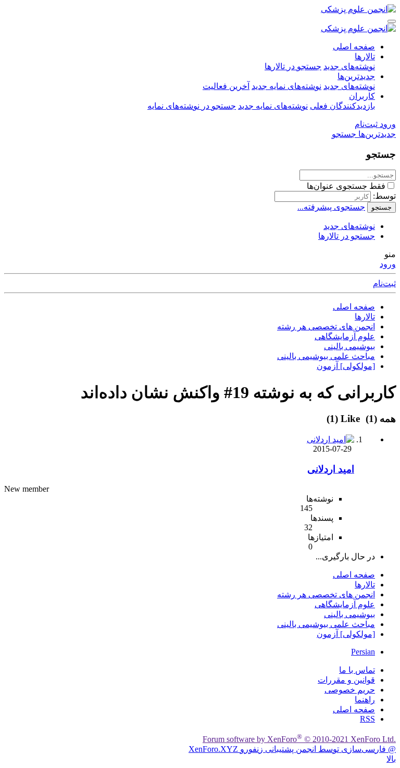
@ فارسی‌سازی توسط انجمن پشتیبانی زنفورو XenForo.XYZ (292, 749)
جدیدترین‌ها (356, 76)
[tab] (345, 418)
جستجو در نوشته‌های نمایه (191, 105)
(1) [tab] (379, 418)
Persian (363, 651)
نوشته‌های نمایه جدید (286, 86)
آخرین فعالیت (226, 86)
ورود (388, 264)
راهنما (365, 699)
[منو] (392, 21)
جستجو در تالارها (293, 66)
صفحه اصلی (354, 46)
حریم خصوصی (349, 689)
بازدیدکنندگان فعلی (342, 105)
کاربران (362, 96)
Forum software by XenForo (299, 739)
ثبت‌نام (384, 283)
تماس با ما (357, 669)
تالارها (365, 56)
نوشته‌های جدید (349, 66)
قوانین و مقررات (346, 679)
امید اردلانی (330, 469)
